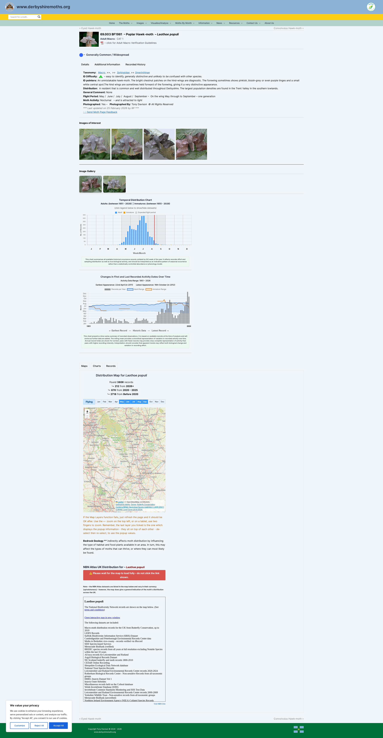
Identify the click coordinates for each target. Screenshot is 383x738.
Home (112, 23)
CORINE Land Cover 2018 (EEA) (129, 509)
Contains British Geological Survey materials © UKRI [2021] (140, 507)
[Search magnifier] (39, 17)
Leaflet (120, 502)
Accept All (58, 725)
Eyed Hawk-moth (91, 28)
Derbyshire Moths (123, 504)
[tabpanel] (191, 92)
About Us (269, 23)
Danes (133, 504)
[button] (131, 23)
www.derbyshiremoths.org (43, 6)
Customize (19, 725)
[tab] (85, 64)
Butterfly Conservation (146, 504)
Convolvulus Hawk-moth (285, 28)
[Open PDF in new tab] (102, 43)
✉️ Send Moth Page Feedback (100, 111)
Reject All (39, 725)
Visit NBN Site (159, 704)
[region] (39, 716)
